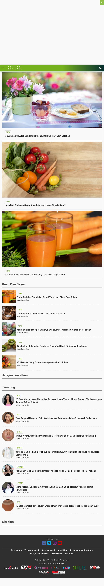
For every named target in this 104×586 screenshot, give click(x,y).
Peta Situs (16, 550)
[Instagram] (55, 543)
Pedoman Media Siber (81, 550)
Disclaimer (56, 554)
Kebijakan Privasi (39, 554)
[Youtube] (60, 543)
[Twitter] (49, 543)
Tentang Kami (32, 550)
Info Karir (69, 554)
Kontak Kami (48, 550)
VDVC (62, 563)
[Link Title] (3, 68)
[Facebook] (44, 543)
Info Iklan (63, 550)
